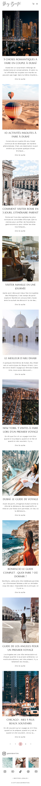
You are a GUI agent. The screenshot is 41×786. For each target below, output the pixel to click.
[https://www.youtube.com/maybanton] (12, 771)
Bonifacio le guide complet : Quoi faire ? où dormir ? (20, 572)
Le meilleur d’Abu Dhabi (20, 358)
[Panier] (33, 4)
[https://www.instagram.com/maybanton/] (5, 771)
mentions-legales (20, 778)
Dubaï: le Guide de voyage (20, 499)
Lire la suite (20, 79)
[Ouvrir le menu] (37, 3)
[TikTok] (20, 771)
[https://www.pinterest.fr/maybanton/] (28, 771)
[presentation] (20, 33)
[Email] (36, 771)
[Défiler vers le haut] (36, 783)
